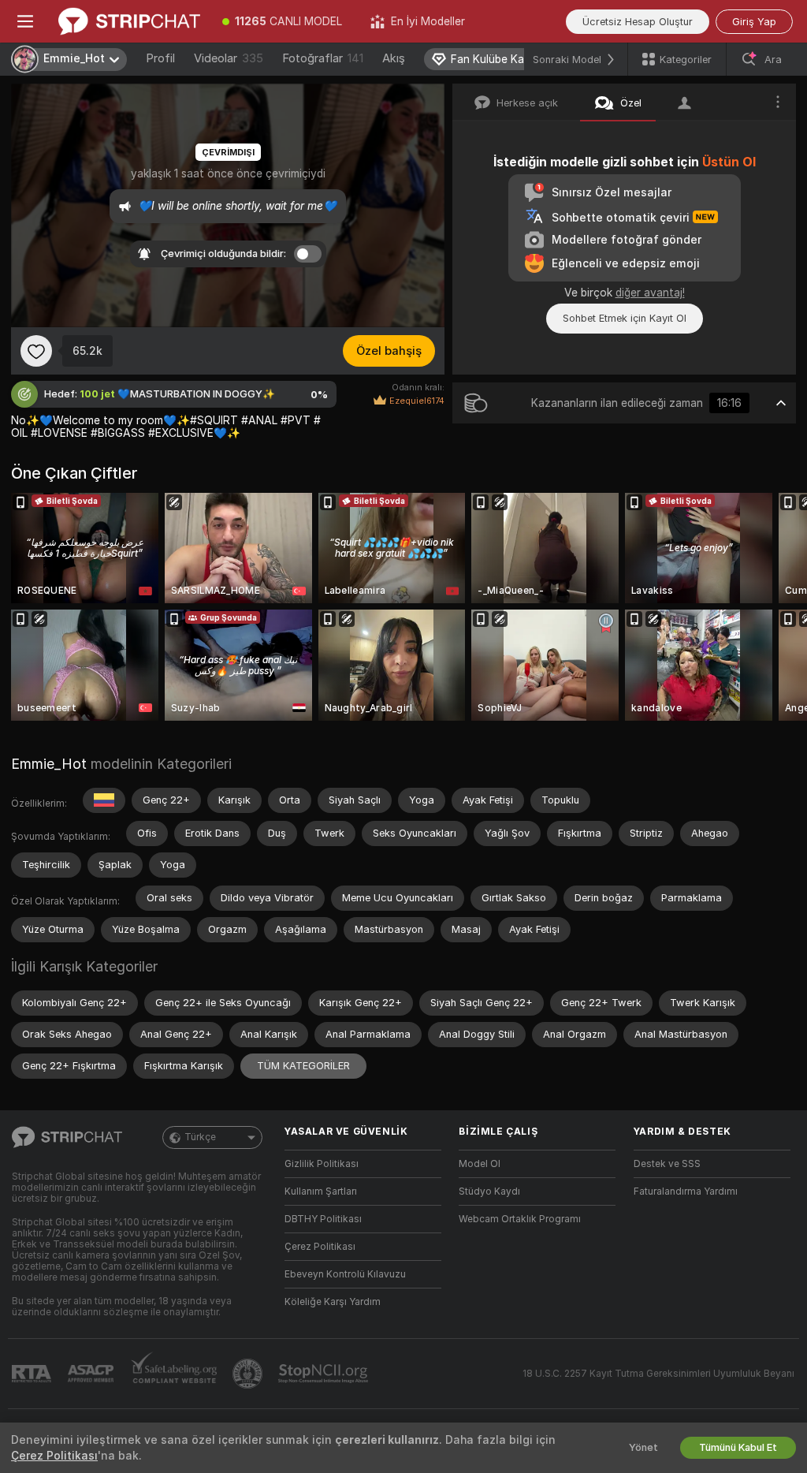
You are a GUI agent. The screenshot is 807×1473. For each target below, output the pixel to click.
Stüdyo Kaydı (489, 1191)
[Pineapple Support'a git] (249, 1374)
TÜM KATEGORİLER (303, 1066)
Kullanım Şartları (320, 1191)
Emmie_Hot (49, 763)
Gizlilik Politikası (321, 1163)
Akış (393, 58)
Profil (160, 58)
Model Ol (479, 1163)
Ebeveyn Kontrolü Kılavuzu (345, 1274)
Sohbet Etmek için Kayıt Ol (624, 318)
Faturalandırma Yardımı (686, 1191)
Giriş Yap (754, 22)
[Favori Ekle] (36, 351)
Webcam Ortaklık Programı (520, 1219)
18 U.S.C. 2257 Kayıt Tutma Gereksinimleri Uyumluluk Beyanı (658, 1373)
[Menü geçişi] (25, 21)
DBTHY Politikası (323, 1219)
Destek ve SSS (667, 1163)
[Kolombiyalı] (104, 800)
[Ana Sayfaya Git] (129, 21)
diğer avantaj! (650, 292)
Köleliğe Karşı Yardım (332, 1301)
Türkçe (200, 1137)
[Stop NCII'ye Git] (324, 1373)
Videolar (228, 58)
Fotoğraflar (322, 58)
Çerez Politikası (319, 1246)
